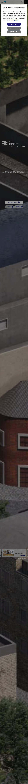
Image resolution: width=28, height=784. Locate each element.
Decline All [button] (14, 32)
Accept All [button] (14, 24)
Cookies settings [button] (14, 28)
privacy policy (14, 20)
